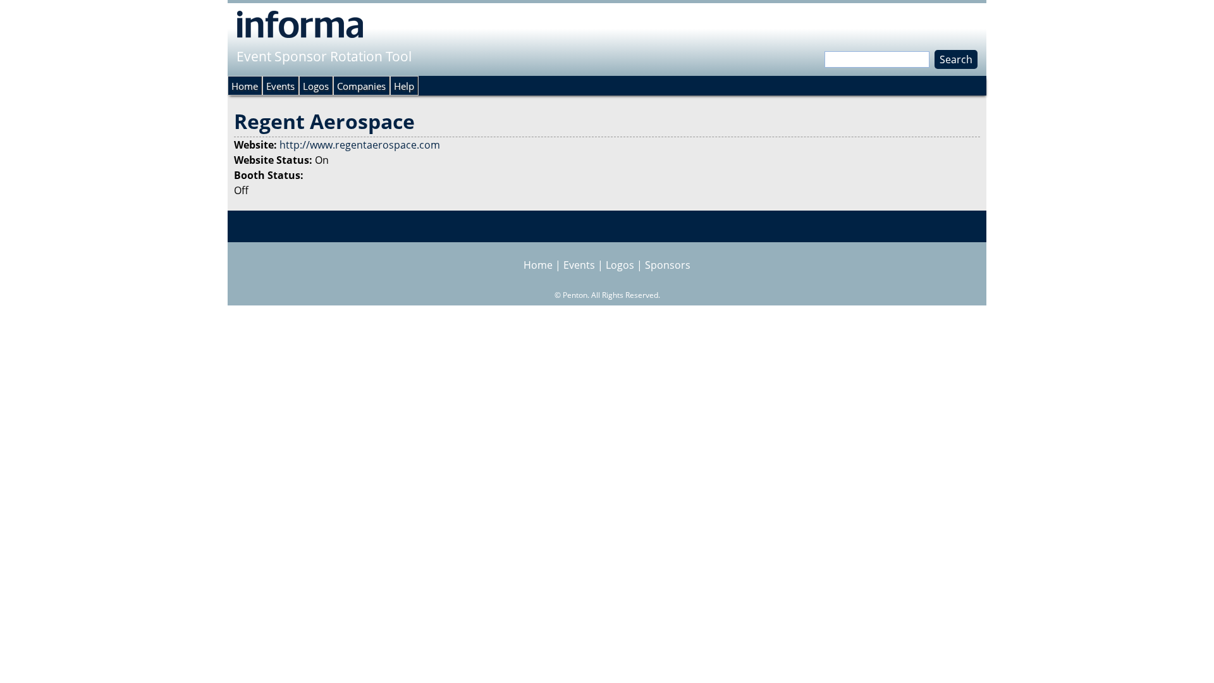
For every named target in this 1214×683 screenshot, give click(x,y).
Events (280, 86)
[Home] (300, 24)
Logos (316, 86)
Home (244, 86)
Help (404, 86)
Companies (361, 86)
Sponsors (667, 265)
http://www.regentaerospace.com (359, 145)
